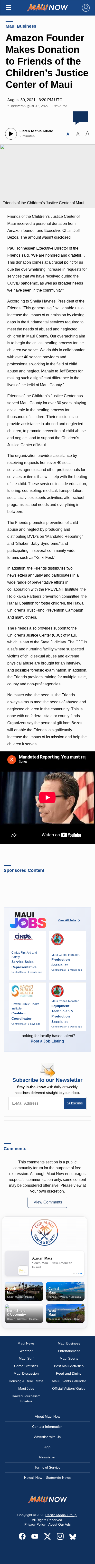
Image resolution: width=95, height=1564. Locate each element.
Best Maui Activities (69, 1366)
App (47, 1447)
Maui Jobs (26, 1388)
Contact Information (47, 1427)
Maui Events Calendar (69, 1381)
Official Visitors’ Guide (69, 1388)
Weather (26, 1351)
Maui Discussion (26, 1373)
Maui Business (21, 26)
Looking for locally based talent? (47, 1038)
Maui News (26, 1343)
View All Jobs (67, 920)
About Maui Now (47, 1416)
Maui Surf (26, 1358)
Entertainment (69, 1351)
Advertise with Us (47, 1437)
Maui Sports (69, 1358)
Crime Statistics (26, 1366)
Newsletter (47, 1457)
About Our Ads (59, 1524)
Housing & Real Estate (26, 1381)
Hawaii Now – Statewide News (47, 1478)
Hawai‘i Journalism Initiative (26, 1398)
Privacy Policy (35, 1524)
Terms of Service (47, 1467)
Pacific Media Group (60, 1515)
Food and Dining (69, 1373)
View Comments (48, 1202)
